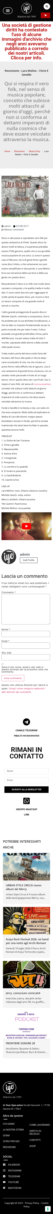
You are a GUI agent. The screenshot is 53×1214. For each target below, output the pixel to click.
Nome (5, 629)
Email (5, 641)
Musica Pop (34, 151)
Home (7, 151)
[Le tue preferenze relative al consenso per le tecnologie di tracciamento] (48, 1209)
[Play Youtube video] (26, 526)
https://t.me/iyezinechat (26, 735)
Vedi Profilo (29, 560)
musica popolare (42, 384)
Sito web (6, 653)
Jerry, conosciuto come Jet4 (23, 993)
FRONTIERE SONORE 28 (20, 1043)
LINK (26, 814)
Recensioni (19, 151)
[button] (8, 10)
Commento (8, 592)
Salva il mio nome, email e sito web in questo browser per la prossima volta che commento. (24, 669)
